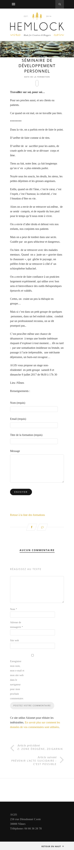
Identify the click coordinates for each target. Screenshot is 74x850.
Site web (14, 640)
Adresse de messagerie (16, 624)
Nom (13, 609)
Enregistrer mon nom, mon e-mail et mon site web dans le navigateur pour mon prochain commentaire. (17, 680)
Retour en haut (51, 846)
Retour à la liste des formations (27, 514)
